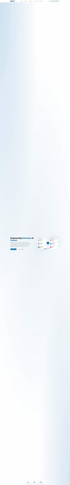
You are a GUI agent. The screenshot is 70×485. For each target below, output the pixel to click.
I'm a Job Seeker (21, 249)
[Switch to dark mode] (49, 1)
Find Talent (13, 249)
